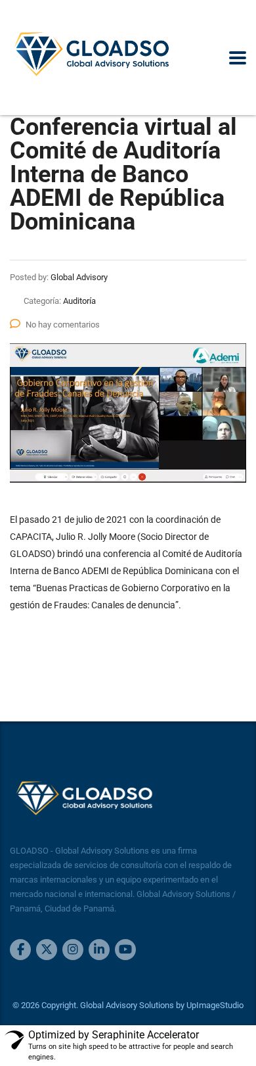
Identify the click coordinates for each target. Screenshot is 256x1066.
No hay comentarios (63, 324)
